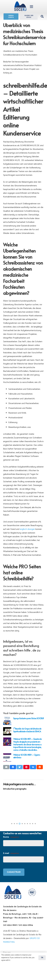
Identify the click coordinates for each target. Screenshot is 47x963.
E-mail (11, 853)
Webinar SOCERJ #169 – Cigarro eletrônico (26, 756)
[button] (11, 823)
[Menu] (31, 6)
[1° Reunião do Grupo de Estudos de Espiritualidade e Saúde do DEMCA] (7, 731)
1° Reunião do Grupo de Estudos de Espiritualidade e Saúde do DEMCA (27, 730)
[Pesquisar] (42, 16)
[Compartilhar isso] (13, 767)
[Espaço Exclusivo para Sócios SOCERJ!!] (7, 721)
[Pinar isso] (26, 767)
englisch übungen (27, 529)
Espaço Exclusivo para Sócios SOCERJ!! (28, 718)
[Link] (20, 6)
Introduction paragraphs (14, 788)
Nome (11, 837)
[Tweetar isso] (19, 767)
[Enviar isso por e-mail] (6, 767)
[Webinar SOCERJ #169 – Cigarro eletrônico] (7, 757)
